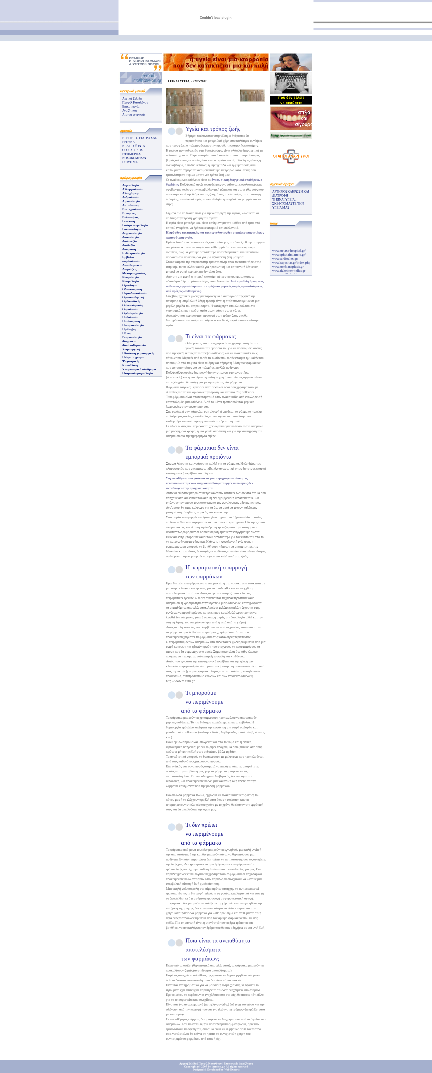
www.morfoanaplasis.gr (288, 263)
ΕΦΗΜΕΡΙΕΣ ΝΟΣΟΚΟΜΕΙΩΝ (134, 156)
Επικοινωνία (131, 106)
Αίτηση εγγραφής (133, 114)
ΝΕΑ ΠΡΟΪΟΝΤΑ (133, 146)
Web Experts (232, 1069)
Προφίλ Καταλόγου (135, 102)
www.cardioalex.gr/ (285, 255)
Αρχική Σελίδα (132, 98)
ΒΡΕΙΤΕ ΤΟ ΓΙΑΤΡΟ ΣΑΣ (139, 138)
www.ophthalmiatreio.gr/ (289, 251)
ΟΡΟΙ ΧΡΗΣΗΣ (132, 150)
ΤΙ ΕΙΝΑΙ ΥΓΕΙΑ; (284, 199)
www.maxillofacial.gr (286, 271)
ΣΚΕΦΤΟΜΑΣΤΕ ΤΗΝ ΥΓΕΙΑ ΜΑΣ (288, 205)
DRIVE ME (130, 162)
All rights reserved (237, 1066)
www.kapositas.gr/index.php (291, 259)
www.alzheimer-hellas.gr (288, 267)
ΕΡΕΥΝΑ (128, 142)
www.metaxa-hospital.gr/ (289, 247)
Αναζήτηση (129, 110)
